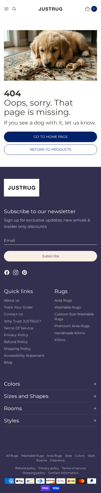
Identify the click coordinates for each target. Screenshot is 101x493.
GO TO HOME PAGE (51, 137)
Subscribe (50, 256)
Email (9, 240)
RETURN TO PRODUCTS (50, 149)
